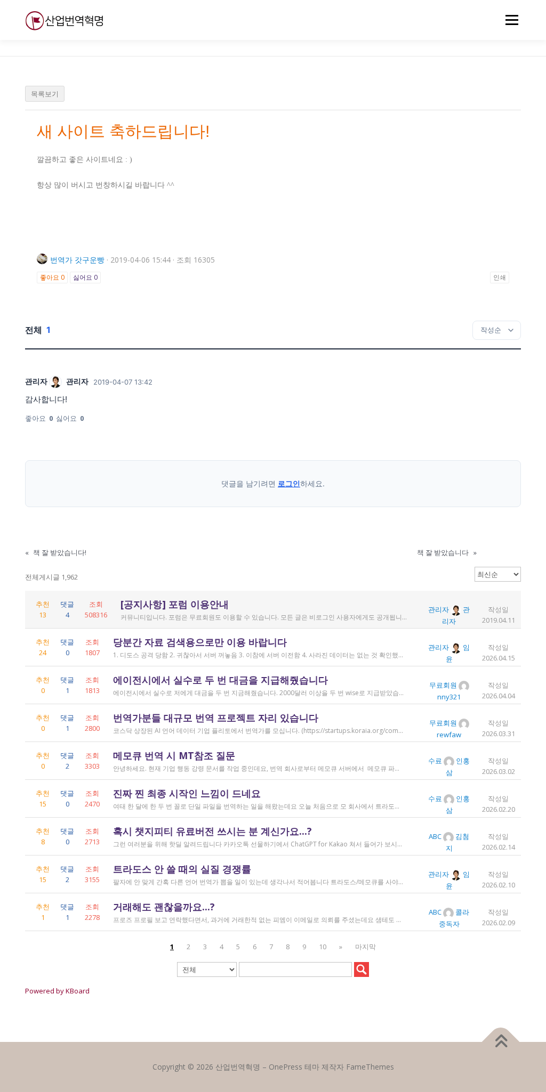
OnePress (285, 1067)
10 (322, 946)
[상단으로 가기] (501, 1042)
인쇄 (499, 277)
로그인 (289, 483)
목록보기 (45, 94)
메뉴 (509, 20)
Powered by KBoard (57, 991)
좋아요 (52, 277)
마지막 (365, 946)
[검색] (361, 969)
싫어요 (85, 277)
